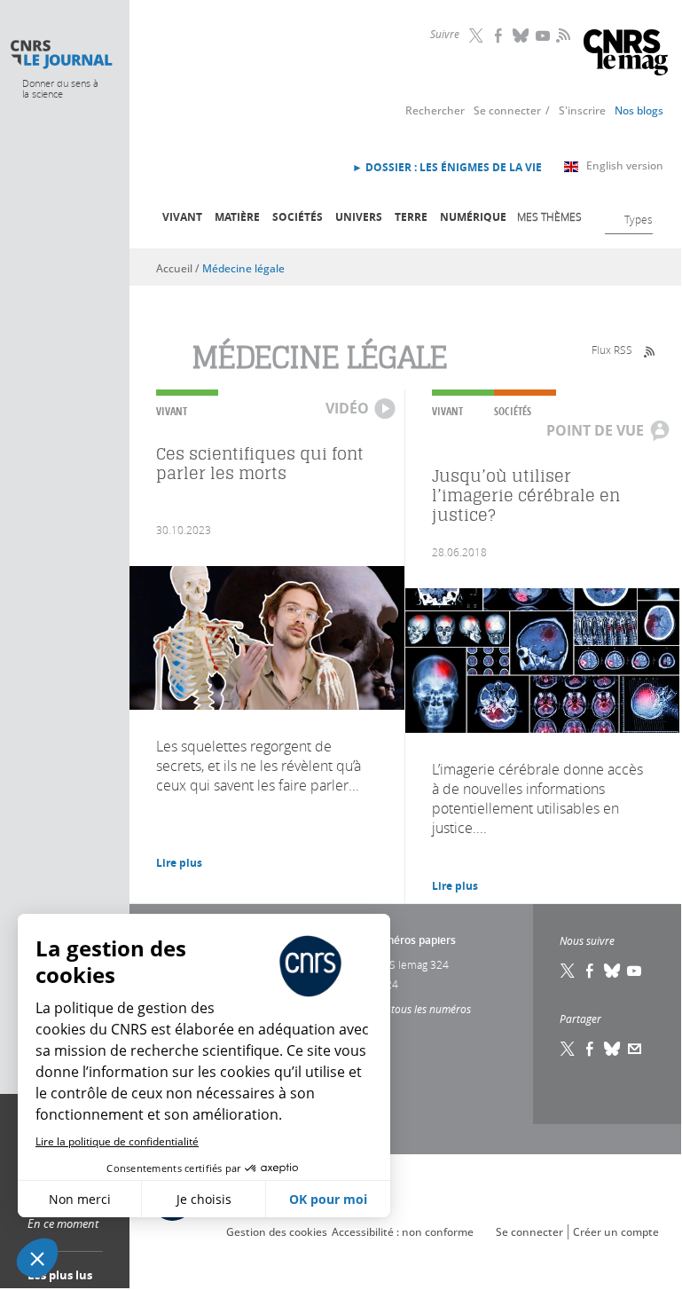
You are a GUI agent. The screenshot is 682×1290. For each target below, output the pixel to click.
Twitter (477, 35)
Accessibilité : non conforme (403, 1231)
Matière (237, 216)
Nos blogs (639, 110)
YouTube (544, 35)
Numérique (473, 216)
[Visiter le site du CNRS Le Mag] (626, 54)
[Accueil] (61, 54)
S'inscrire (582, 110)
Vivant (182, 216)
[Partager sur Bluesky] (613, 1049)
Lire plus (179, 862)
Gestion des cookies (276, 1231)
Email (635, 1049)
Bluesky (521, 35)
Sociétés (297, 216)
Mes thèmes (549, 216)
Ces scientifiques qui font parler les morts (260, 464)
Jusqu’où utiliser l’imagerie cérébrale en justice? (526, 495)
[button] (37, 1258)
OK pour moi (328, 1199)
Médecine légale (243, 268)
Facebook (499, 35)
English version (624, 165)
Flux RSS (612, 349)
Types (638, 219)
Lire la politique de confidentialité (117, 1141)
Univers (358, 216)
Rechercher (435, 110)
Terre (411, 216)
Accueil (174, 268)
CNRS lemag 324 (409, 964)
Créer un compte (616, 1231)
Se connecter (507, 110)
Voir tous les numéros (420, 1009)
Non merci (80, 1199)
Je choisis (203, 1199)
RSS (561, 34)
